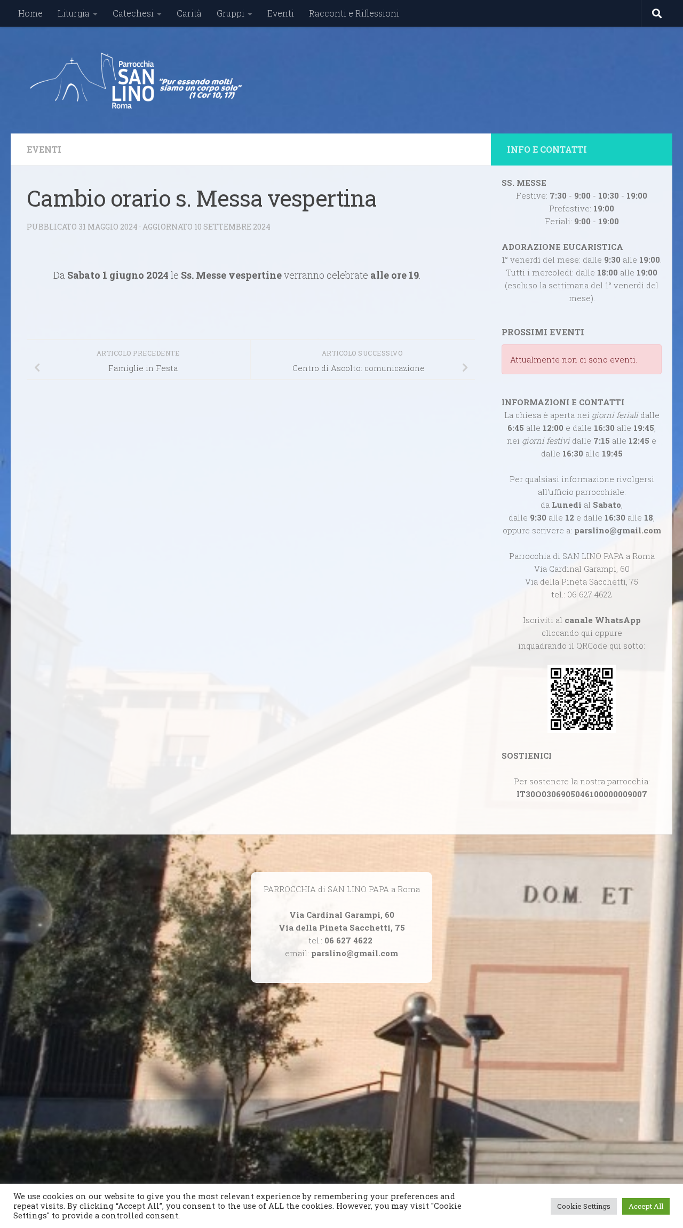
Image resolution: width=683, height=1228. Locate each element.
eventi (44, 149)
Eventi (280, 13)
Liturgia (74, 13)
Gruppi (230, 13)
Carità (189, 13)
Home (30, 13)
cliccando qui (567, 632)
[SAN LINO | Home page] (135, 80)
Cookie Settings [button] (583, 1206)
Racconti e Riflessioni (354, 13)
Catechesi (133, 13)
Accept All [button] (646, 1206)
